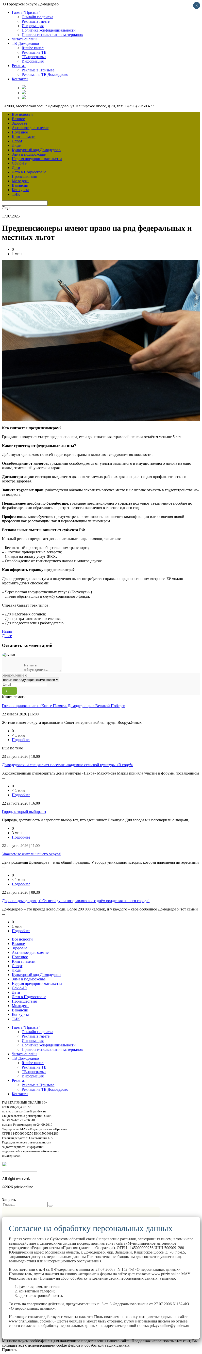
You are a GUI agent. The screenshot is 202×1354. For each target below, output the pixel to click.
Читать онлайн (24, 39)
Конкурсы (20, 190)
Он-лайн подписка (37, 17)
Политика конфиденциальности (49, 30)
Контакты (20, 79)
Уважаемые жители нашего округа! (31, 854)
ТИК (16, 194)
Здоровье (19, 123)
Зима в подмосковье (29, 154)
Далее (7, 636)
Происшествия (24, 176)
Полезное (20, 132)
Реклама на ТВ (34, 52)
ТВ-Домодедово (25, 43)
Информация (33, 26)
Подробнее (21, 740)
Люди (16, 145)
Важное (18, 119)
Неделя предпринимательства (37, 159)
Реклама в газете (36, 21)
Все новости (22, 114)
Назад (7, 631)
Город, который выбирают (24, 811)
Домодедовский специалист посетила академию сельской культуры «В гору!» (67, 765)
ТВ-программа (34, 57)
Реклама (19, 66)
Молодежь (20, 181)
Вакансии (20, 185)
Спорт (17, 141)
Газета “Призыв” (26, 12)
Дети (16, 167)
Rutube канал (33, 48)
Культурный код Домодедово (36, 150)
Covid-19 (19, 163)
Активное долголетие (30, 128)
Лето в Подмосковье (29, 172)
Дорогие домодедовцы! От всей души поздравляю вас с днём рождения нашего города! (76, 901)
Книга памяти (23, 136)
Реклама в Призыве (38, 70)
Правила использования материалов (52, 35)
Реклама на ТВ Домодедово (45, 74)
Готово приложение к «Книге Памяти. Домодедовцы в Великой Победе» (63, 706)
